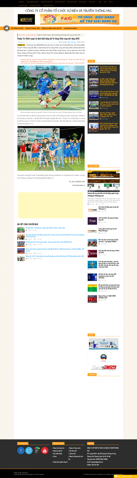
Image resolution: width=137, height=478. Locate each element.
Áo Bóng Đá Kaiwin (48, 5)
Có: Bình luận (72, 42)
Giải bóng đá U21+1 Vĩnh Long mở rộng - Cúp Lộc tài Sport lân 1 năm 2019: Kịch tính (49, 242)
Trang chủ (21, 2)
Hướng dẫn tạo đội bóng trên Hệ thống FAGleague (108, 230)
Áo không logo (23, 5)
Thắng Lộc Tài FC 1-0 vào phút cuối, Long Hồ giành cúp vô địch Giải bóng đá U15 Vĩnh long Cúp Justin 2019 (55, 256)
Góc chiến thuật (71, 2)
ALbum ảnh (72, 453)
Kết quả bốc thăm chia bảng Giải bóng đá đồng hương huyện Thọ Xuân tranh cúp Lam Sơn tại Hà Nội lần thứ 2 (109, 287)
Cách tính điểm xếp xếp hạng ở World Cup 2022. (109, 251)
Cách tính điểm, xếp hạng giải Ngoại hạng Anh (108, 219)
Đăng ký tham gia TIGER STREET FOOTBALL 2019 (107, 297)
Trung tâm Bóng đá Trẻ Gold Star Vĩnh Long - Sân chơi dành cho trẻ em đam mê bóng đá (109, 104)
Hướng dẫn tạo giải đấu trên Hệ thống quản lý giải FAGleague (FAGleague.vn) (103, 194)
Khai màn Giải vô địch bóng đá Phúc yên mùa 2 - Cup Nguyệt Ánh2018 (108, 241)
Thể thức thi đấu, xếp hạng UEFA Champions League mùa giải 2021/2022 (107, 276)
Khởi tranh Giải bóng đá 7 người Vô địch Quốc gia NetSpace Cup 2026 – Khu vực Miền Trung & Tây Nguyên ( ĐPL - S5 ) (109, 126)
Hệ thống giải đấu (17, 28)
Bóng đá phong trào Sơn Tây (52, 28)
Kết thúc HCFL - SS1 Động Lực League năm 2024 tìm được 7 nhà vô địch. (45, 228)
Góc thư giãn (82, 2)
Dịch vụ (111, 2)
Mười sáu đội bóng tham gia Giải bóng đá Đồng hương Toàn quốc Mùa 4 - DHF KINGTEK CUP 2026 (109, 93)
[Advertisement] (50, 205)
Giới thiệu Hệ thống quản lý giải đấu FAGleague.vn (109, 208)
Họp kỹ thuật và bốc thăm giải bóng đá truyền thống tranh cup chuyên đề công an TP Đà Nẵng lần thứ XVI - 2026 (108, 70)
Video (99, 2)
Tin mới (91, 61)
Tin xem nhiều (93, 166)
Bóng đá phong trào (32, 2)
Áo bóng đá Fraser (35, 5)
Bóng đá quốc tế (60, 2)
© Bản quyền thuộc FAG (20, 472)
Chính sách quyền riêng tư (60, 462)
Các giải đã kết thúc (30, 35)
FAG (105, 2)
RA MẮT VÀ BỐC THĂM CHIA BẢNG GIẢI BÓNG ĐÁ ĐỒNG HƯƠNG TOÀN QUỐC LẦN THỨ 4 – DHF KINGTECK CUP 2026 (109, 82)
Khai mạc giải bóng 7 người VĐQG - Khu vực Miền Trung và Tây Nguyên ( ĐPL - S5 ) (108, 115)
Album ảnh (92, 2)
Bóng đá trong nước (47, 2)
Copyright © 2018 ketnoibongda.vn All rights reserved (29, 474)
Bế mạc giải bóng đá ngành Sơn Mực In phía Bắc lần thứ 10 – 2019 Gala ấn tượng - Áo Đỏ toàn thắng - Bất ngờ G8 (55, 250)
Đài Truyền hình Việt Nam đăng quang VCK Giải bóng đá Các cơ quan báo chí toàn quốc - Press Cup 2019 (52, 63)
